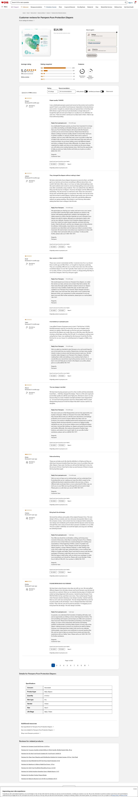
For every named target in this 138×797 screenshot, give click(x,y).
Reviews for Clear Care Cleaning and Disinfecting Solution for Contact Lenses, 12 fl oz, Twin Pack (49, 759)
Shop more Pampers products (30, 735)
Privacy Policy (115, 795)
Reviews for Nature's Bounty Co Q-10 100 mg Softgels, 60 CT (39, 780)
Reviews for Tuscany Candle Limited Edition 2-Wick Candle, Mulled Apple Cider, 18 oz (46, 752)
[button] (86, 93)
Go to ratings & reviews (26, 20)
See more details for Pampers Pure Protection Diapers (37, 732)
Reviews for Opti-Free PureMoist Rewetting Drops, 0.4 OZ (38, 770)
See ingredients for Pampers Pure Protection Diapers (36, 729)
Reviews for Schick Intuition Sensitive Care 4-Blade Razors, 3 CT (40, 773)
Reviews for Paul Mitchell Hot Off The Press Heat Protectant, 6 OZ (40, 763)
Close (135, 788)
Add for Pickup (92, 58)
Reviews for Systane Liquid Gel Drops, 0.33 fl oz (35, 748)
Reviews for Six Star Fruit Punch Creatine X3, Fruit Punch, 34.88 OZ (41, 755)
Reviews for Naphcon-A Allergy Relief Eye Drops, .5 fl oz (37, 766)
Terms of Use (124, 795)
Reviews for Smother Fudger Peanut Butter (34, 777)
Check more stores (94, 46)
